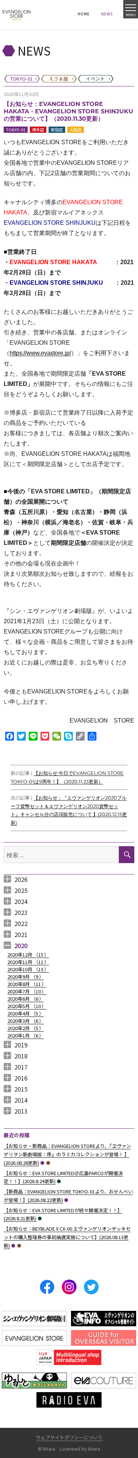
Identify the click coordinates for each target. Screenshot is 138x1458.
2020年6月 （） (25, 998)
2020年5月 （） (26, 1006)
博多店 (38, 129)
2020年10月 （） (28, 969)
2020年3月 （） (25, 1020)
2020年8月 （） (26, 983)
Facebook (47, 1287)
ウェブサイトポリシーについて (69, 1437)
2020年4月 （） (25, 1013)
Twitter (91, 1287)
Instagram (69, 1287)
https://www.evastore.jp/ (40, 353)
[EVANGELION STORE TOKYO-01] (16, 15)
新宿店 (57, 129)
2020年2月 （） (25, 1028)
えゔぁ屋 (48, 1163)
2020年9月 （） (25, 976)
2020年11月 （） (28, 961)
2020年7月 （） (26, 991)
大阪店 (76, 129)
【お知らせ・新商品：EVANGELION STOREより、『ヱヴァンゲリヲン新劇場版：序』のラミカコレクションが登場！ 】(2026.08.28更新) (67, 1154)
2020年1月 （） (25, 1035)
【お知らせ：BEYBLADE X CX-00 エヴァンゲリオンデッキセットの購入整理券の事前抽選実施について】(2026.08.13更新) (67, 1237)
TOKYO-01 (15, 129)
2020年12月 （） (28, 954)
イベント (59, 1181)
